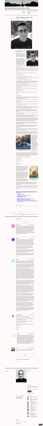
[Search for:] (21, 421)
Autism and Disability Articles (30, 11)
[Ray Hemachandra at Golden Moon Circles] (21, 3)
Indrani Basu (18, 224)
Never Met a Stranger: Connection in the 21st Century (24, 195)
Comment (32, 365)
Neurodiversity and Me (22, 316)
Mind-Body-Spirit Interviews (29, 13)
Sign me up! (29, 391)
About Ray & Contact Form (35, 11)
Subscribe (41, 424)
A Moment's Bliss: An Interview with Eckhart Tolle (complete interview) (33, 400)
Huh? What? (31, 411)
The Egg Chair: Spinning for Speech (21, 196)
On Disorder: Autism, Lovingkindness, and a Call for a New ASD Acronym (34, 414)
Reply (33, 312)
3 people (18, 330)
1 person (18, 311)
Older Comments (25, 222)
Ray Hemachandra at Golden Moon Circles (17, 8)
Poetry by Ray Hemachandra (23, 12)
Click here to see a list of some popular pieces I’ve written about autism (25, 191)
